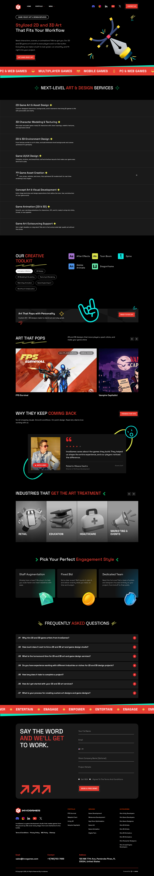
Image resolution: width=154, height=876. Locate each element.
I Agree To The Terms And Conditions (107, 779)
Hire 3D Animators (126, 837)
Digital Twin (92, 833)
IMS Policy (44, 833)
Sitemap (52, 833)
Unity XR (71, 821)
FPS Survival (72, 813)
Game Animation (94, 829)
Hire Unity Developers (127, 813)
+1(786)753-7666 (55, 858)
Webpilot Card (72, 817)
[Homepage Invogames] (18, 7)
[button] (80, 749)
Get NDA (84, 779)
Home (29, 6)
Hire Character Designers (128, 841)
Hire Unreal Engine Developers (126, 846)
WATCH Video (40, 465)
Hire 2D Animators (126, 833)
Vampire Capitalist (74, 825)
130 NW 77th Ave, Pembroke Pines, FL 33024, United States (97, 860)
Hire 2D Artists (124, 825)
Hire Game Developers (127, 817)
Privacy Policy (35, 833)
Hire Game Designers (127, 821)
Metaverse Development (96, 817)
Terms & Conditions (22, 833)
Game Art (91, 825)
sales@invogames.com (27, 858)
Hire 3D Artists (124, 829)
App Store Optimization (96, 821)
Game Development (95, 813)
